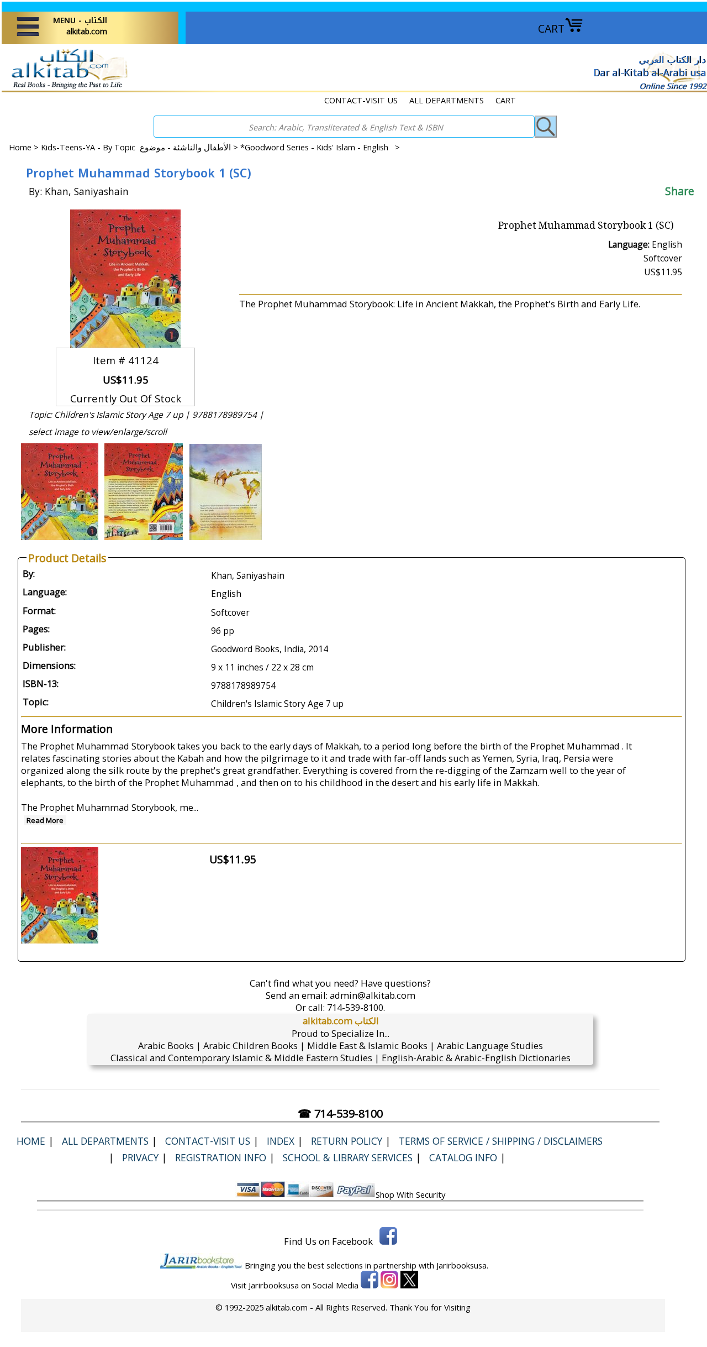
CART (551, 28)
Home (20, 147)
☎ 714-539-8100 (340, 1113)
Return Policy (346, 1140)
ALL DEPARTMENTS (446, 100)
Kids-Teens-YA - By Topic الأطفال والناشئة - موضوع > (140, 147)
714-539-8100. (356, 1007)
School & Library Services (348, 1157)
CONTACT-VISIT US (361, 100)
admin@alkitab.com (372, 995)
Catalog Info (463, 1157)
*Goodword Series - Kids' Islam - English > (320, 147)
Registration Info (220, 1157)
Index (280, 1140)
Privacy (140, 1157)
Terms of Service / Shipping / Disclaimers (501, 1140)
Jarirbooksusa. (462, 1265)
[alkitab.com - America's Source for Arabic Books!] (66, 87)
